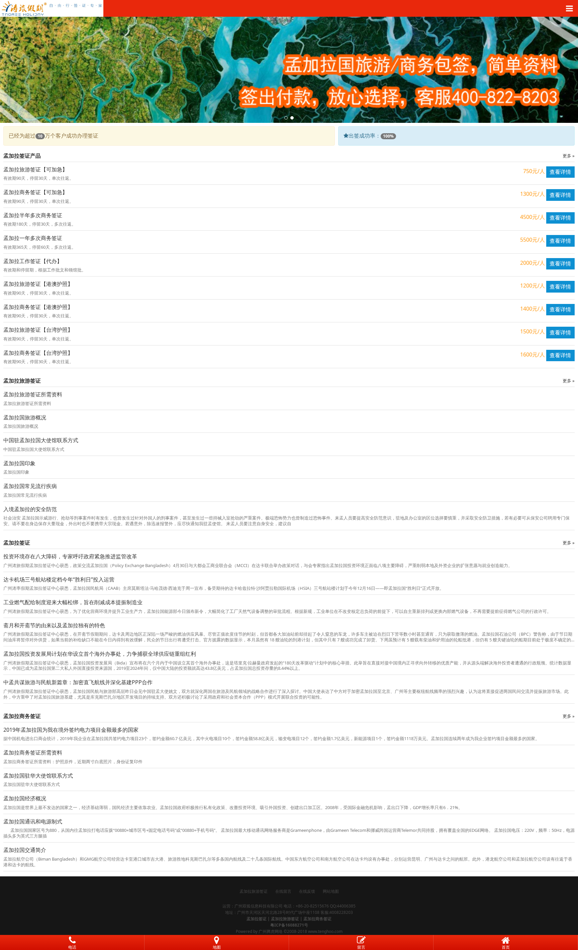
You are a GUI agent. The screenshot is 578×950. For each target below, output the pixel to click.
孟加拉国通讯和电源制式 (32, 821)
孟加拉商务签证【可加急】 (35, 192)
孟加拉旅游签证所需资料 (32, 394)
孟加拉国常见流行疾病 (30, 486)
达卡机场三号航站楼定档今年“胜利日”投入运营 (58, 579)
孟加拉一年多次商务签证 (32, 238)
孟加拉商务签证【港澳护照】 (38, 307)
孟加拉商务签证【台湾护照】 (38, 353)
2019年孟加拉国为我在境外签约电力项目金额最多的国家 (70, 729)
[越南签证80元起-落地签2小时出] (289, 8)
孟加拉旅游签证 (253, 891)
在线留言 (283, 891)
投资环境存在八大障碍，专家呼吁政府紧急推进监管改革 (70, 556)
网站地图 (331, 891)
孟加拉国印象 (19, 463)
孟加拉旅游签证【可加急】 (35, 169)
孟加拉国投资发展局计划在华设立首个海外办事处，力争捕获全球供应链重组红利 (99, 653)
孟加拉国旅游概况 (24, 417)
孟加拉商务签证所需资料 (32, 752)
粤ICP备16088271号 (289, 925)
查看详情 (560, 171)
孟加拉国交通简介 (24, 850)
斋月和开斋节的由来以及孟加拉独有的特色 (54, 625)
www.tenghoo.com (325, 931)
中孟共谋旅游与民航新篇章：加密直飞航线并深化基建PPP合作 (78, 682)
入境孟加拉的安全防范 (30, 509)
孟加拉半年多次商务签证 (32, 215)
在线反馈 (307, 891)
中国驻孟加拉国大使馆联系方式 (40, 440)
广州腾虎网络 (271, 931)
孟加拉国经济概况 (24, 798)
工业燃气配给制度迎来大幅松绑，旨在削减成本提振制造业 (72, 602)
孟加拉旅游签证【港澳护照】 (38, 284)
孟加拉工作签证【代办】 (32, 261)
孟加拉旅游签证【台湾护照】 (38, 329)
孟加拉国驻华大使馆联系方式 (38, 775)
